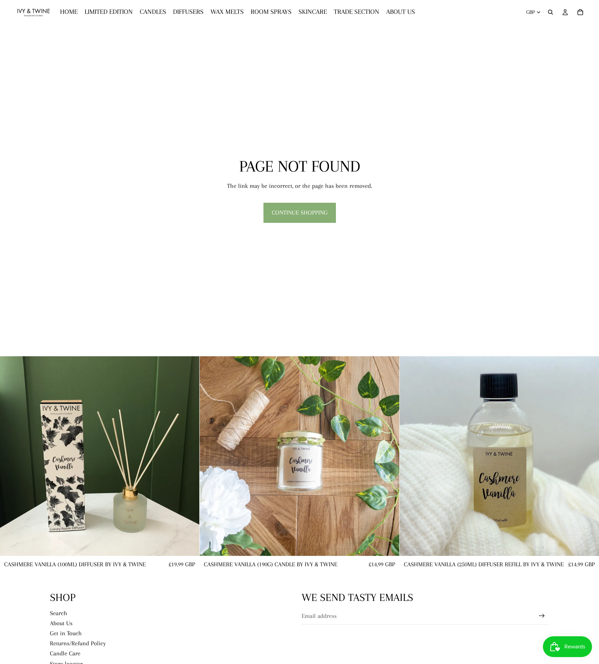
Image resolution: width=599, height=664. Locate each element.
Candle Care (65, 653)
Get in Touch (66, 633)
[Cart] (580, 12)
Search (58, 612)
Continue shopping (300, 212)
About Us (61, 622)
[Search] (550, 12)
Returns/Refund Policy (78, 643)
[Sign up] (542, 616)
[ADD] (189, 545)
